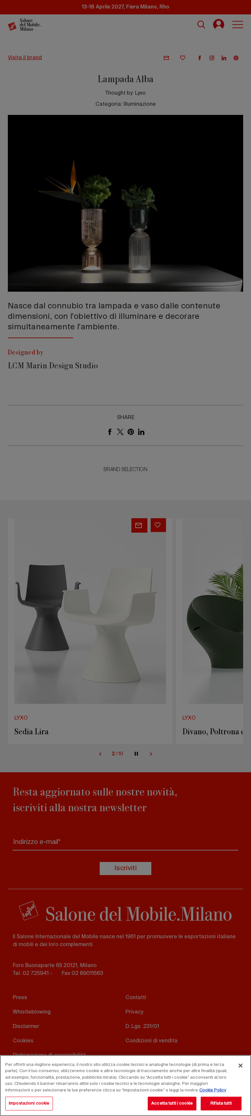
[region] (125, 1085)
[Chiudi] (240, 1065)
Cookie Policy (212, 1090)
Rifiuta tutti (221, 1103)
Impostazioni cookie (29, 1103)
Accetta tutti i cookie (172, 1103)
